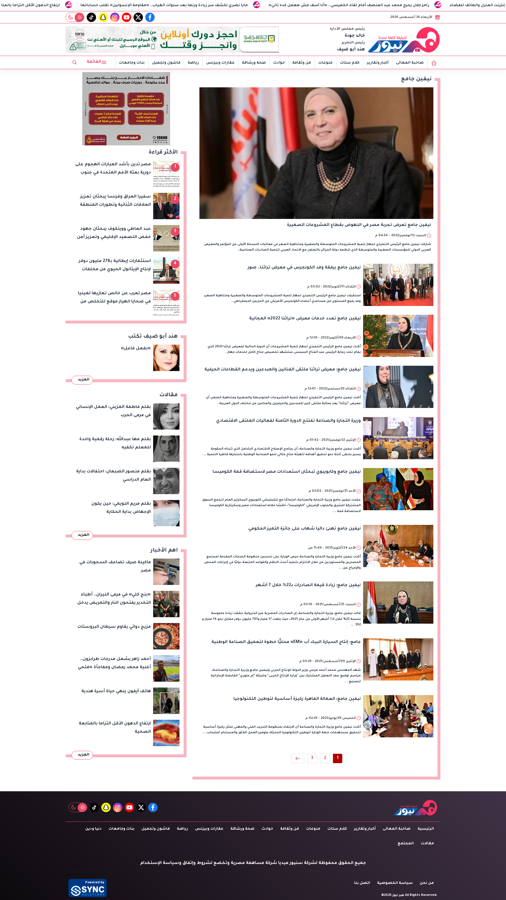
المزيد (83, 380)
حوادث (279, 63)
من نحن (427, 883)
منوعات (325, 63)
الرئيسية (426, 829)
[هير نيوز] (404, 39)
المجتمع (406, 844)
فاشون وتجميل (166, 63)
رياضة (193, 63)
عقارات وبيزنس (220, 63)
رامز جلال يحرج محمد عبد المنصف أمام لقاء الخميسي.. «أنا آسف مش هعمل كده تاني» (392, 6)
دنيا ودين (93, 829)
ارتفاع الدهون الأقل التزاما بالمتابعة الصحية (62, 6)
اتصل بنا (362, 883)
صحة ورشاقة (254, 63)
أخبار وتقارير (378, 63)
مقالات (427, 844)
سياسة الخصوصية (395, 883)
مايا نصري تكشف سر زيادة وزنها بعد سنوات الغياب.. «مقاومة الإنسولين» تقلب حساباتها (207, 6)
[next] (297, 758)
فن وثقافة (301, 63)
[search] (75, 62)
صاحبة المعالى (410, 63)
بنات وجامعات (132, 63)
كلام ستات (350, 63)
